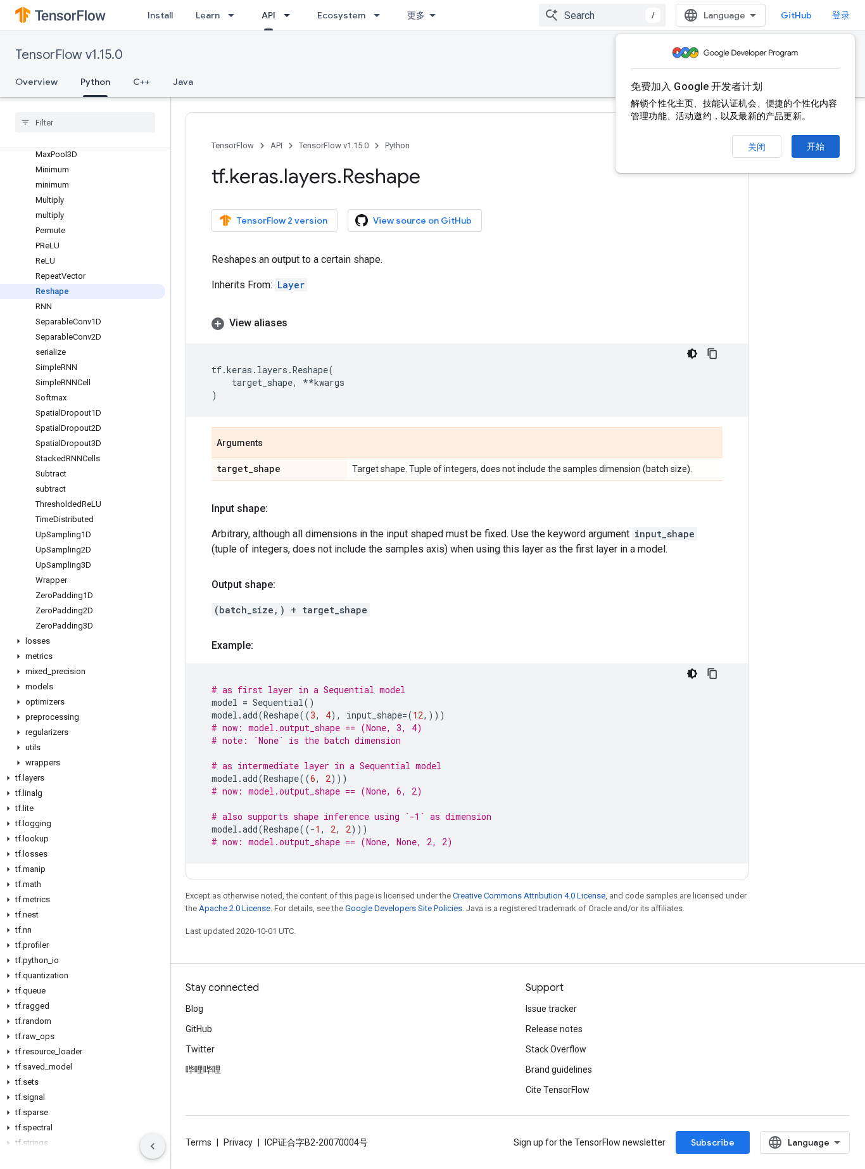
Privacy (238, 1142)
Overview (36, 81)
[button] (82, 641)
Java (183, 81)
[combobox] (602, 15)
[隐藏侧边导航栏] (152, 1146)
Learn (208, 15)
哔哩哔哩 (203, 1069)
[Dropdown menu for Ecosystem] (380, 15)
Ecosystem (341, 15)
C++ (141, 81)
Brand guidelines (559, 1069)
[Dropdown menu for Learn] (235, 15)
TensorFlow (233, 145)
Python (95, 81)
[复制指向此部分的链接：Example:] (266, 645)
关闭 (757, 147)
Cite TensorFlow (558, 1090)
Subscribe (713, 1142)
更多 (416, 15)
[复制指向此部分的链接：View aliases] (300, 323)
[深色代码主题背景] (692, 353)
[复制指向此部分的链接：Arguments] (275, 443)
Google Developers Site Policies (403, 908)
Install (160, 15)
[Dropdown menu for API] (290, 15)
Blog (194, 1009)
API (268, 15)
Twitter (200, 1049)
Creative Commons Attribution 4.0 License (529, 895)
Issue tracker (551, 1009)
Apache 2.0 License (234, 908)
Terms (199, 1142)
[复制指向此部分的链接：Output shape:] (288, 584)
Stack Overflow (556, 1049)
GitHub (796, 15)
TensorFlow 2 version (282, 220)
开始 (815, 146)
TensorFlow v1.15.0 (69, 55)
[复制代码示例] (712, 353)
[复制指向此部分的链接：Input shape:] (280, 508)
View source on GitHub (422, 220)
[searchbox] (85, 122)
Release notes (554, 1029)
